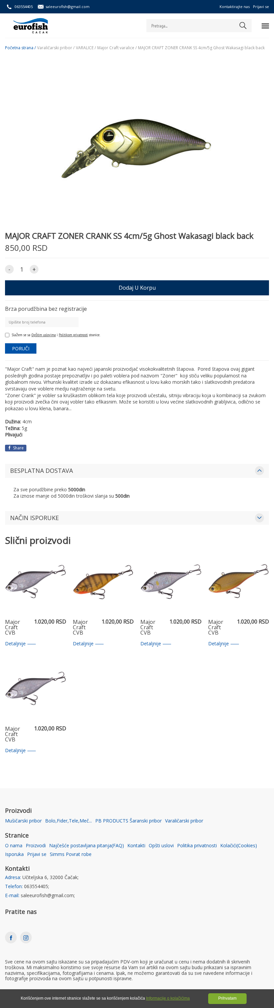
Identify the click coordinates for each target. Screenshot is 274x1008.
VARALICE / (86, 48)
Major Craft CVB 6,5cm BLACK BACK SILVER (13, 734)
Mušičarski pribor (23, 821)
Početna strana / (20, 48)
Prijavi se (261, 6)
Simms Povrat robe (71, 854)
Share (18, 448)
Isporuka (14, 854)
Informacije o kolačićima (168, 998)
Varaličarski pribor (184, 821)
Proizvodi (36, 846)
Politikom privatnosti (73, 334)
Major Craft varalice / (117, 48)
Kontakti (136, 846)
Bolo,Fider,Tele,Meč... (68, 821)
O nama (13, 846)
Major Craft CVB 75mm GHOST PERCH (82, 627)
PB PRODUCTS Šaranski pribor (128, 821)
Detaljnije (15, 644)
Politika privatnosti (197, 846)
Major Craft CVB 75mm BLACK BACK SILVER (13, 627)
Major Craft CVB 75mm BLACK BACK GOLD (216, 627)
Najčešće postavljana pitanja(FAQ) (86, 846)
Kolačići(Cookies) (238, 846)
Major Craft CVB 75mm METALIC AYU (151, 627)
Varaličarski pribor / (56, 48)
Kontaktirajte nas (235, 6)
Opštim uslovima (43, 334)
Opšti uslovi (161, 846)
